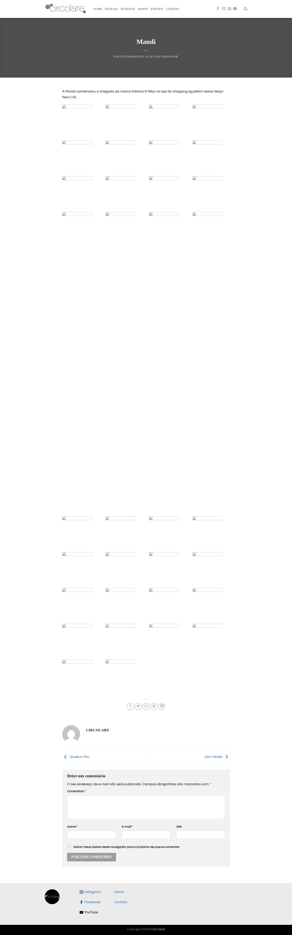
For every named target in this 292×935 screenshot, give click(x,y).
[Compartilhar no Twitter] (138, 706)
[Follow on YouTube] (235, 9)
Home (97, 9)
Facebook (92, 902)
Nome (72, 826)
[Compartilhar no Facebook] (130, 706)
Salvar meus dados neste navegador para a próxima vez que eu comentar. (126, 846)
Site (179, 826)
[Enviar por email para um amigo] (146, 706)
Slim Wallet (214, 757)
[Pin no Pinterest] (154, 706)
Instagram (92, 892)
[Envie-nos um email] (229, 9)
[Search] (245, 9)
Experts (157, 9)
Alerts (143, 9)
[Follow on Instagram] (223, 9)
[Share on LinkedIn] (161, 706)
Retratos (128, 9)
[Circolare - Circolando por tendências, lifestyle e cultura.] (66, 9)
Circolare (170, 56)
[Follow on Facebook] (218, 9)
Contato (172, 9)
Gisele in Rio (79, 757)
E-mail (127, 826)
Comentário (76, 791)
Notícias (111, 9)
